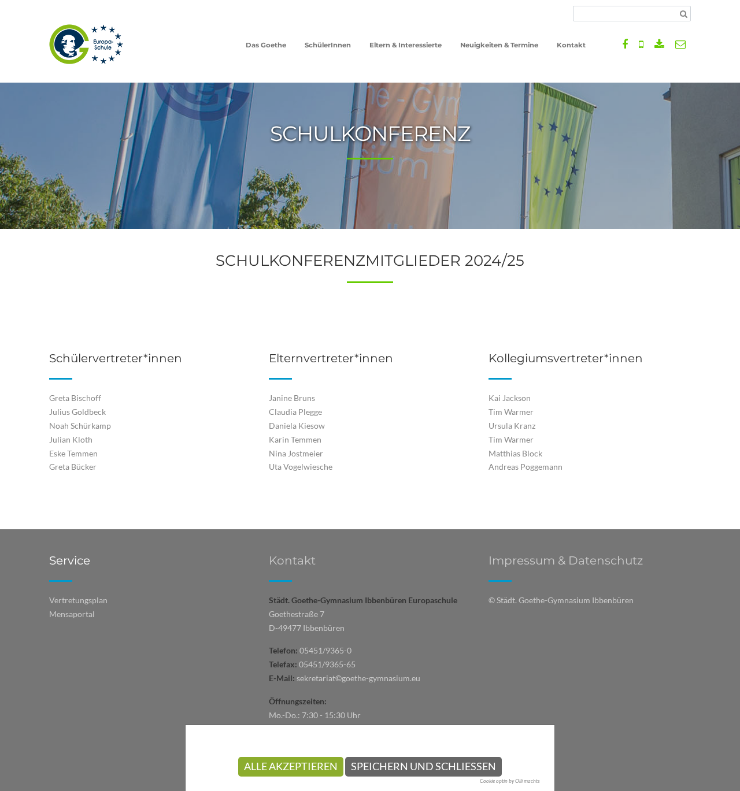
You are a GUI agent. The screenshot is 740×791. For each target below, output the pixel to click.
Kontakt (292, 560)
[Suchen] (683, 13)
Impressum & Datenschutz (566, 560)
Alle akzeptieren (291, 766)
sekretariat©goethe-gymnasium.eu (358, 678)
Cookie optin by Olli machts (510, 781)
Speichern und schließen (423, 766)
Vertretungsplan (78, 600)
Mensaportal (72, 614)
